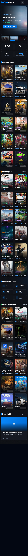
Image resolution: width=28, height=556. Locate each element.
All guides (23, 414)
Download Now (11, 25)
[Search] (22, 2)
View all (24, 62)
